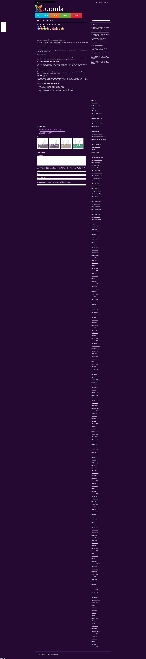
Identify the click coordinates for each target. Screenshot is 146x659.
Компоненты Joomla (96, 121)
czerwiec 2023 (95, 325)
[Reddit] (41, 28)
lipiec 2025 (94, 260)
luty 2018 (94, 491)
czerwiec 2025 (95, 263)
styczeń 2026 (95, 244)
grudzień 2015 (95, 558)
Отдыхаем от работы (97, 134)
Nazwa (39, 170)
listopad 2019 (95, 436)
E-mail (39, 173)
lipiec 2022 (94, 353)
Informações (76, 15)
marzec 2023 (95, 333)
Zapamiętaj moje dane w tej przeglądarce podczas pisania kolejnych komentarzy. (54, 182)
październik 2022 (96, 346)
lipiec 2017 (94, 509)
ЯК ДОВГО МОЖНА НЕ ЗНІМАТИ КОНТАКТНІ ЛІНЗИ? (52, 131)
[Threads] (50, 28)
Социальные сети (96, 152)
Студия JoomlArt (95, 180)
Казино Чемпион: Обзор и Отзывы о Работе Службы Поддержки (99, 49)
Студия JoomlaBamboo (97, 175)
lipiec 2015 (94, 571)
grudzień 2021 (95, 372)
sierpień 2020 (95, 413)
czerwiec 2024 (95, 294)
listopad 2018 (95, 467)
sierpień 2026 (95, 226)
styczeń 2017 (95, 524)
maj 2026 (94, 234)
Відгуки (100, 2)
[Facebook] (38, 28)
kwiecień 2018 (95, 486)
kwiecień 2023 (95, 330)
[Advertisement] (101, 82)
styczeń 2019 (95, 462)
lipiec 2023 (94, 322)
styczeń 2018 (95, 493)
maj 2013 (94, 613)
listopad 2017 (95, 499)
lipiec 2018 (94, 478)
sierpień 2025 (95, 257)
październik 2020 (96, 408)
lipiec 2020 (94, 416)
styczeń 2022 (95, 369)
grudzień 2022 (95, 340)
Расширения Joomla (96, 144)
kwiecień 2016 (95, 548)
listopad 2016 (95, 530)
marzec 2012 (95, 641)
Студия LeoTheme (96, 188)
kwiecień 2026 (95, 237)
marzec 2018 (95, 488)
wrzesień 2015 (95, 566)
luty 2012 (94, 644)
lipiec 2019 (94, 447)
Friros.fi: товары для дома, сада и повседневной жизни (99, 42)
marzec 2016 (95, 550)
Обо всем (94, 128)
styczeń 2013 (95, 623)
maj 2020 (94, 421)
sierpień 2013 (95, 605)
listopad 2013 (95, 597)
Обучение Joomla (96, 131)
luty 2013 (94, 620)
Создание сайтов (96, 147)
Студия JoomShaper (96, 186)
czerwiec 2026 (95, 232)
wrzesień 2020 (95, 410)
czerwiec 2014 (95, 582)
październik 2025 (96, 252)
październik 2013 (96, 600)
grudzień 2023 (95, 309)
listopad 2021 (95, 374)
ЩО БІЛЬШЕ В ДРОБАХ (46, 132)
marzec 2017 (95, 519)
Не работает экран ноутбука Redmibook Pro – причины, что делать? (100, 35)
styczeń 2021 (95, 400)
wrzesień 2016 (95, 535)
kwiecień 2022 (95, 361)
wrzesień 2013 (95, 602)
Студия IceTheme (96, 170)
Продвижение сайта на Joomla (99, 139)
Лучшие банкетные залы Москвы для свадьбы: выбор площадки (100, 28)
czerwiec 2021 (95, 387)
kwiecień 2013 (95, 615)
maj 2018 (94, 483)
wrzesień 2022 (95, 348)
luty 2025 (94, 273)
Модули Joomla (95, 126)
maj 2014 (94, 584)
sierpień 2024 (95, 289)
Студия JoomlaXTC (96, 183)
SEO (93, 108)
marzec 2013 (95, 618)
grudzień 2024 (95, 278)
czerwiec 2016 (95, 543)
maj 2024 (94, 296)
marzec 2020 (95, 426)
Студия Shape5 (95, 198)
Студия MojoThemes (96, 191)
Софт (93, 149)
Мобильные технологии (97, 123)
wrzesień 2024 (95, 286)
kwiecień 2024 (95, 299)
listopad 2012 (95, 628)
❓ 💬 (96, 2)
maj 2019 (94, 452)
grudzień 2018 (95, 465)
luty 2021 (94, 397)
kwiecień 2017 (95, 517)
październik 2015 (96, 563)
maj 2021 (94, 390)
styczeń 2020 (95, 431)
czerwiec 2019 (95, 449)
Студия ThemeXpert (96, 209)
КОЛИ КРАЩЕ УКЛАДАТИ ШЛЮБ (48, 133)
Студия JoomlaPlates (96, 178)
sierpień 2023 (95, 320)
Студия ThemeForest (96, 206)
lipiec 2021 (94, 384)
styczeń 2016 (95, 556)
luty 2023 (94, 335)
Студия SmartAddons (96, 201)
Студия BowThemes (96, 162)
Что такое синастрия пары (98, 45)
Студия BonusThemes (97, 160)
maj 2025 (94, 265)
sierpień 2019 (95, 444)
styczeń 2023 (95, 338)
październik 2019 (96, 439)
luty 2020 (94, 429)
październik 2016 (96, 532)
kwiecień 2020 (95, 423)
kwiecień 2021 (95, 392)
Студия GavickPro (96, 165)
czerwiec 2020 (95, 418)
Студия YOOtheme (96, 214)
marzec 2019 (95, 457)
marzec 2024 (95, 302)
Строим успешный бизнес (98, 157)
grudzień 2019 (95, 434)
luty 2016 (94, 553)
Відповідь (55, 15)
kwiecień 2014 (95, 587)
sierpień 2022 (95, 351)
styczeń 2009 (95, 646)
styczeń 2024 (95, 307)
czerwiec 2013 (95, 610)
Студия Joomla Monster (97, 173)
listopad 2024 (95, 281)
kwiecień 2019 (95, 454)
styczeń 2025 (95, 276)
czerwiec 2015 (95, 574)
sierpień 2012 (95, 636)
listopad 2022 (95, 343)
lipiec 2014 (94, 579)
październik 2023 (96, 314)
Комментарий (40, 155)
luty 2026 (94, 242)
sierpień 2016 (95, 537)
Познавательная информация (99, 136)
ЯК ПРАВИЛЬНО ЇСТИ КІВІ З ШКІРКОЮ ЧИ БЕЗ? (51, 129)
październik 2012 (96, 631)
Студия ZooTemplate (96, 219)
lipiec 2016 (94, 540)
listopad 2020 (95, 405)
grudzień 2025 (95, 247)
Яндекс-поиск (107, 2)
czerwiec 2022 (95, 356)
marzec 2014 (95, 589)
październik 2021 (96, 377)
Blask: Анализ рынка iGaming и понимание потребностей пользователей (100, 31)
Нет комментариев (56, 24)
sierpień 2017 (95, 506)
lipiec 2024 (94, 291)
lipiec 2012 (94, 639)
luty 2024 (94, 304)
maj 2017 (94, 514)
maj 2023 (94, 327)
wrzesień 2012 (95, 633)
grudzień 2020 (95, 403)
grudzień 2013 (95, 594)
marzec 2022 (95, 364)
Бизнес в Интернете (96, 113)
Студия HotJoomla (96, 167)
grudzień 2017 (95, 496)
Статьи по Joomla (96, 154)
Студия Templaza (96, 204)
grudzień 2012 (95, 626)
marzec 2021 (95, 395)
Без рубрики (95, 110)
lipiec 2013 (94, 607)
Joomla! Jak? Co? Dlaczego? (52, 654)
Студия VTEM (95, 211)
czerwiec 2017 (95, 512)
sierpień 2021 (95, 382)
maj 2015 (94, 576)
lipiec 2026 (94, 229)
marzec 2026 (95, 239)
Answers (65, 15)
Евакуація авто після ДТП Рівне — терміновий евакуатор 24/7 (99, 39)
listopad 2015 (95, 561)
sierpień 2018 (95, 475)
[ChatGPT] (59, 28)
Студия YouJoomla (96, 217)
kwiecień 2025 (95, 268)
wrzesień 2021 (95, 379)
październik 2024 (96, 283)
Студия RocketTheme (97, 196)
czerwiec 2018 (95, 480)
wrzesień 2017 (95, 504)
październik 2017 (96, 501)
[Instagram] (53, 28)
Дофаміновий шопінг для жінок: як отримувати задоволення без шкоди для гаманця (100, 53)
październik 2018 (96, 470)
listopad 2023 (95, 312)
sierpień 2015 (95, 569)
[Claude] (47, 28)
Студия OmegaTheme (97, 193)
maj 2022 (94, 359)
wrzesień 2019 (95, 442)
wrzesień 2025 (95, 255)
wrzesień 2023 (95, 317)
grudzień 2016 (95, 527)
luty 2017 (94, 522)
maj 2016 (94, 545)
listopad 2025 (95, 250)
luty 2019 (94, 460)
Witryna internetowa (41, 177)
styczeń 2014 (95, 592)
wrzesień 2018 (95, 473)
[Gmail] (56, 28)
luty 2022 (94, 366)
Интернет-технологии (97, 118)
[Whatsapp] (44, 28)
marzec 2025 (95, 270)
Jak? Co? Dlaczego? (42, 15)
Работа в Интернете (96, 141)
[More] (62, 28)
